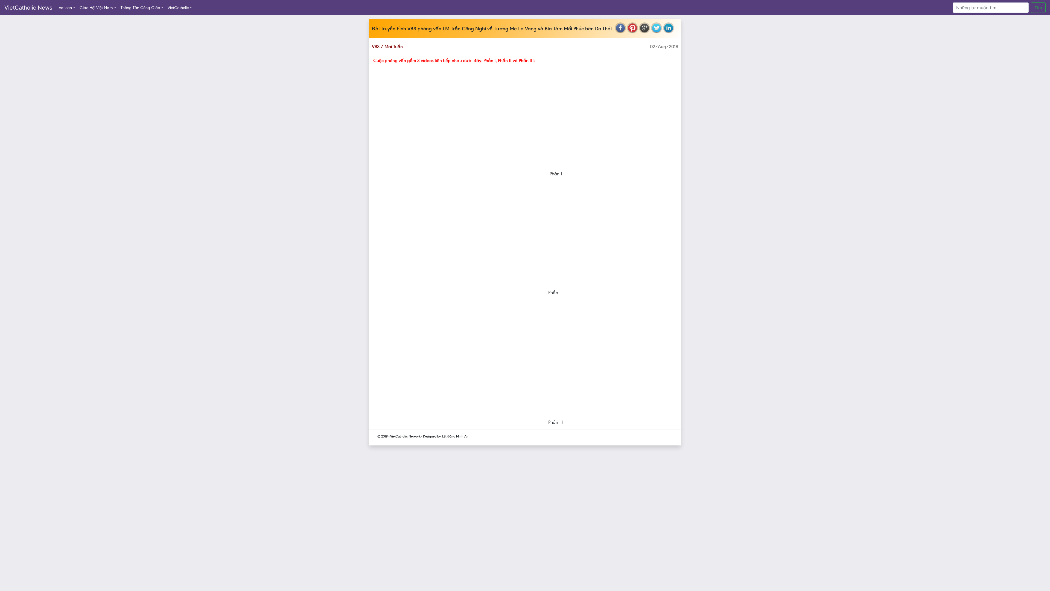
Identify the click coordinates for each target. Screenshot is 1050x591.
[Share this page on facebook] (620, 27)
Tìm (1038, 7)
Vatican (65, 7)
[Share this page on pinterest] (632, 27)
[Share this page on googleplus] (644, 27)
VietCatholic (178, 7)
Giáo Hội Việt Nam (96, 7)
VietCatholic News (28, 7)
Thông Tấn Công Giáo (140, 7)
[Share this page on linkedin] (668, 27)
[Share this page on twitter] (656, 27)
